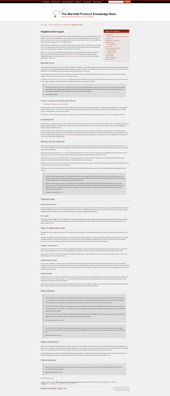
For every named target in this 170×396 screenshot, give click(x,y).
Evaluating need (109, 38)
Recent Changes (52, 388)
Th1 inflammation (70, 134)
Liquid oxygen (110, 53)
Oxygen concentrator (112, 50)
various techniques (49, 52)
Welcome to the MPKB (54, 25)
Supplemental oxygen (76, 25)
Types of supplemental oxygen (113, 48)
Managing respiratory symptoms (59, 104)
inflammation (79, 71)
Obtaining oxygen (110, 42)
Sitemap (60, 388)
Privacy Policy (127, 390)
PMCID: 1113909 (57, 383)
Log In (65, 388)
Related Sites (97, 2)
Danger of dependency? (111, 57)
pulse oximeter (95, 125)
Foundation (87, 2)
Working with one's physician (112, 40)
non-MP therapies (45, 378)
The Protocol (55, 2)
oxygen (51, 378)
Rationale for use (109, 35)
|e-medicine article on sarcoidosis (60, 79)
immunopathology (64, 71)
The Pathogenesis (68, 2)
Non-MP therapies (65, 25)
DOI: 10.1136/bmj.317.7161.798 (68, 383)
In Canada (109, 46)
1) (81, 68)
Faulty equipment (110, 55)
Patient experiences (110, 59)
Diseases (79, 2)
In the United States (111, 44)
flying (59, 42)
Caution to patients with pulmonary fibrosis (117, 36)
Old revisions (44, 388)
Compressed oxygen (111, 51)
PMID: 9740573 (49, 383)
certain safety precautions (72, 56)
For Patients (46, 2)
